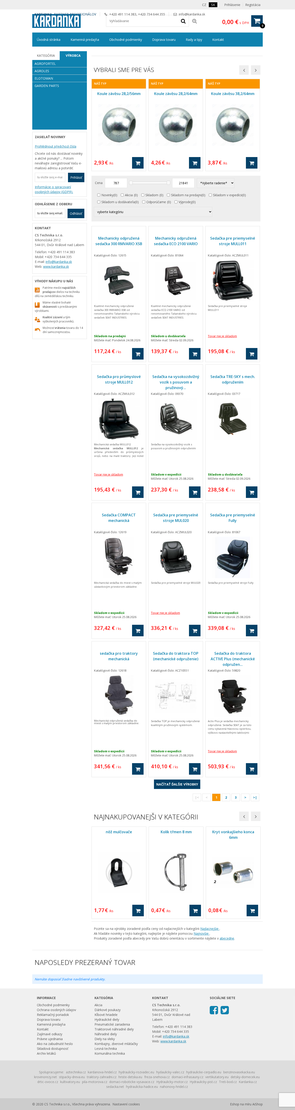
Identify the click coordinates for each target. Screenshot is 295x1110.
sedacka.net (115, 1086)
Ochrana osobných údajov (56, 1010)
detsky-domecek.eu (245, 1077)
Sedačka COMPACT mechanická (119, 517)
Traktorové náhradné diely (114, 1029)
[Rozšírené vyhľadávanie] (194, 21)
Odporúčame (156, 202)
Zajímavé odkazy (49, 1034)
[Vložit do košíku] (138, 163)
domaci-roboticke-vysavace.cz (131, 1082)
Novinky (107, 195)
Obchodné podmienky (125, 39)
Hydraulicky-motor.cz (172, 1082)
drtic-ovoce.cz (47, 1082)
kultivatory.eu (70, 1082)
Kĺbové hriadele (106, 1014)
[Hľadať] (183, 20)
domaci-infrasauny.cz (187, 1077)
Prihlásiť (76, 177)
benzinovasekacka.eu (239, 1072)
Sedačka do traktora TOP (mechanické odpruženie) (175, 656)
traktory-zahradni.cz (101, 1077)
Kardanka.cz (248, 1082)
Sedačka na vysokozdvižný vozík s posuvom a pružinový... (175, 382)
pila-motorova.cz (94, 1082)
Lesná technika (105, 1048)
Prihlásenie (232, 5)
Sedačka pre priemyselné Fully (232, 517)
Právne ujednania (50, 1039)
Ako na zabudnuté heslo (55, 1044)
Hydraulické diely (106, 1019)
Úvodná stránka (48, 39)
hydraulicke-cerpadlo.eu (203, 1072)
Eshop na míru (240, 1104)
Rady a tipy (194, 39)
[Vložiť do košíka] (138, 354)
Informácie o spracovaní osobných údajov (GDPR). (54, 189)
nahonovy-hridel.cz (174, 1086)
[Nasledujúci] (255, 70)
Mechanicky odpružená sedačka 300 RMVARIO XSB (118, 241)
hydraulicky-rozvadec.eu (136, 1072)
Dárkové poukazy (107, 1010)
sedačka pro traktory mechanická (119, 656)
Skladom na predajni (186, 195)
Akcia (129, 195)
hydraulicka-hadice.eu (142, 1086)
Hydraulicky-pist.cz (203, 1082)
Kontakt (218, 39)
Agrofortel (45, 63)
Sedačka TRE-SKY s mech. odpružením (232, 379)
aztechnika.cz (76, 1072)
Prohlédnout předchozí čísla (55, 146)
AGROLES (42, 71)
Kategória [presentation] (46, 55)
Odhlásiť (76, 213)
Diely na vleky (104, 1039)
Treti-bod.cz (228, 1082)
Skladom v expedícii (227, 195)
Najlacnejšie (209, 928)
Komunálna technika (109, 1053)
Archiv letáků (46, 1053)
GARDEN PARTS (47, 85)
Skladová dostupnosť (52, 1048)
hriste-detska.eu (130, 1077)
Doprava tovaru (164, 39)
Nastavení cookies (126, 1104)
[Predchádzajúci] (244, 70)
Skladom (151, 195)
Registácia (252, 5)
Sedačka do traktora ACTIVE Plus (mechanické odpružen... (233, 659)
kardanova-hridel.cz (102, 1072)
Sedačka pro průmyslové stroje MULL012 (119, 379)
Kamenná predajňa (85, 39)
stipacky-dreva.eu (72, 1077)
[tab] (46, 55)
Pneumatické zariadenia (112, 1024)
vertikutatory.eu (217, 1077)
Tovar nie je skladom (222, 336)
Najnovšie (201, 933)
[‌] (214, 1009)
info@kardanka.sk (192, 14)
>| (255, 797)
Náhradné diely (105, 1034)
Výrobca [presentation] (73, 55)
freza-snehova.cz (157, 1077)
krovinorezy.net (45, 1077)
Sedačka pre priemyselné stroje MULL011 (232, 241)
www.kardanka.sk (56, 266)
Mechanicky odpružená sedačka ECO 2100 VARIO (176, 241)
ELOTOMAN (44, 78)
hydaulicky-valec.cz (170, 1072)
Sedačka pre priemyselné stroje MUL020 (175, 517)
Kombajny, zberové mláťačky (116, 1044)
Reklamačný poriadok (53, 1014)
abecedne (227, 938)
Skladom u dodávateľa (118, 202)
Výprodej (185, 202)
